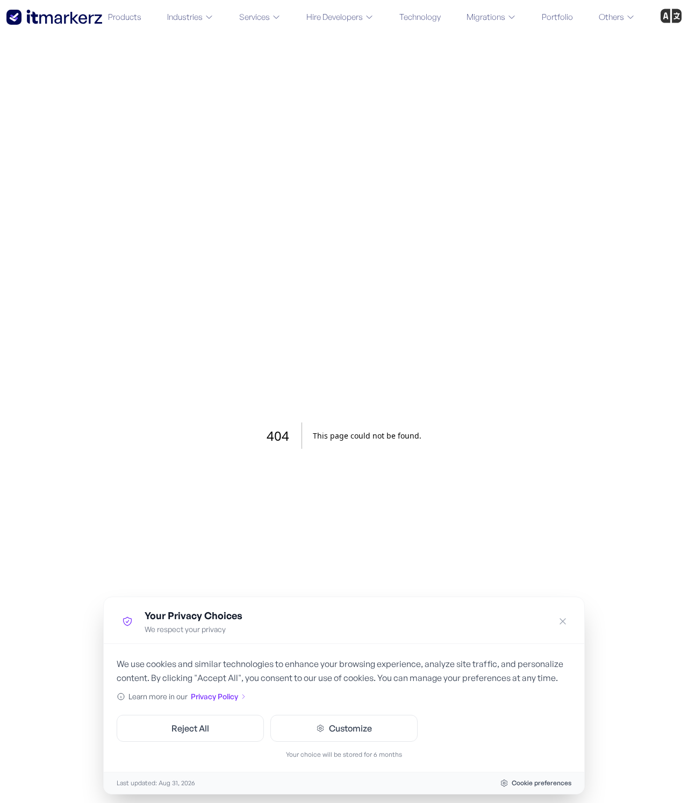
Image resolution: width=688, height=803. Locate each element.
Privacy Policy (214, 696)
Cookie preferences (541, 783)
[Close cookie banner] (562, 621)
